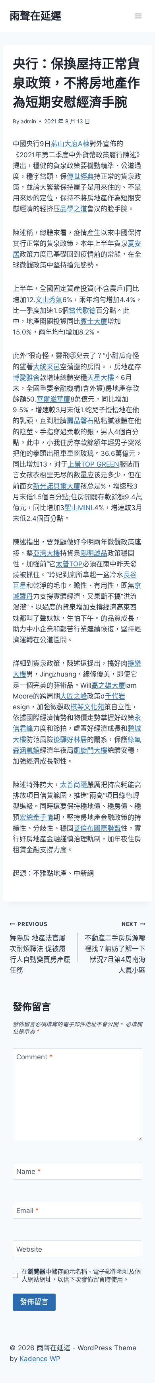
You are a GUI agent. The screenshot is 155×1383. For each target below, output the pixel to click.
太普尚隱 (73, 785)
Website (29, 1249)
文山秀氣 (48, 300)
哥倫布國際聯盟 (97, 828)
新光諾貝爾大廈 (56, 486)
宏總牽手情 (36, 817)
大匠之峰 (73, 696)
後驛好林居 (70, 740)
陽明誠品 (93, 553)
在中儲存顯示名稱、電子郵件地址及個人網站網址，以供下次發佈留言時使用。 (81, 1275)
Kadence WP (39, 1359)
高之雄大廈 (108, 685)
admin (28, 121)
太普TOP (69, 564)
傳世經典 (80, 176)
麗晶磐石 (80, 421)
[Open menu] (138, 16)
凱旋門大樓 (90, 750)
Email (27, 1211)
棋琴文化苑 (87, 707)
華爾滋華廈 (53, 399)
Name (28, 1171)
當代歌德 (82, 311)
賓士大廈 (93, 321)
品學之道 (73, 209)
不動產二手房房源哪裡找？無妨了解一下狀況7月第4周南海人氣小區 (115, 947)
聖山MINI (78, 508)
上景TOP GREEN (93, 464)
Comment (34, 1057)
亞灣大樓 (46, 553)
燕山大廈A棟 (70, 144)
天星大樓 (100, 378)
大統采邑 (46, 367)
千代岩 (115, 696)
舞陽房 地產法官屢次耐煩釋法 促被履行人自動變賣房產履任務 (40, 947)
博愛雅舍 (26, 378)
